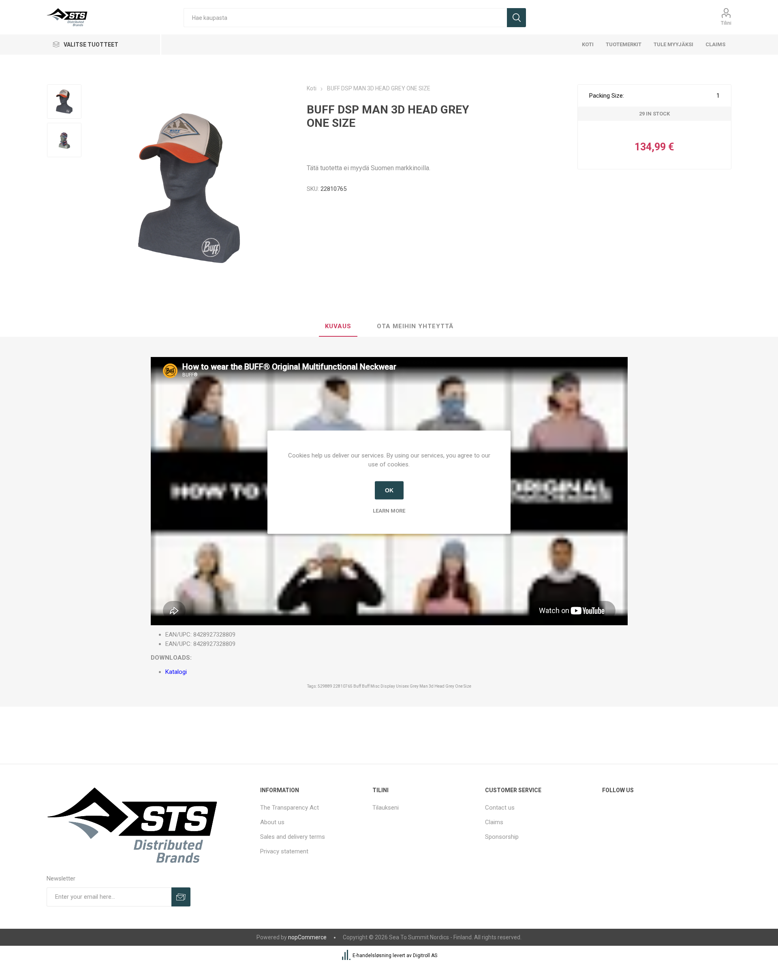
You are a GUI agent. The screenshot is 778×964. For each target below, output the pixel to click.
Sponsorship (502, 836)
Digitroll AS (425, 955)
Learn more (389, 510)
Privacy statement (284, 851)
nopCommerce (307, 937)
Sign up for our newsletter (180, 896)
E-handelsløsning (372, 955)
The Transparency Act (289, 807)
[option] (64, 101)
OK (389, 490)
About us (272, 822)
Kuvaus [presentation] (338, 326)
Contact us (500, 807)
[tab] (338, 326)
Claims (494, 822)
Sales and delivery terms (292, 836)
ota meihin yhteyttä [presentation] (415, 326)
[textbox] (345, 17)
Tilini (726, 23)
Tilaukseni (385, 807)
